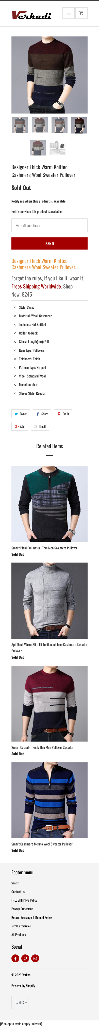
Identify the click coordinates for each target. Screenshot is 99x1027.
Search (15, 882)
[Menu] (68, 13)
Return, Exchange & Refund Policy (31, 917)
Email (42, 426)
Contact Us (18, 891)
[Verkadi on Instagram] (35, 958)
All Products (18, 934)
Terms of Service (21, 925)
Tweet (23, 413)
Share (44, 413)
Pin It (66, 413)
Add (22, 426)
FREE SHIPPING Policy (24, 900)
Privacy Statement (22, 908)
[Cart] (81, 13)
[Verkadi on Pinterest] (25, 958)
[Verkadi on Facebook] (15, 958)
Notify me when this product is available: (39, 201)
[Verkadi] (31, 15)
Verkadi (27, 974)
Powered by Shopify (23, 985)
